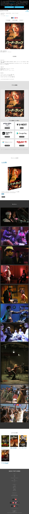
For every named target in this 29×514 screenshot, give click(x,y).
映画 (14, 479)
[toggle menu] (1, 10)
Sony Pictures (21, 4)
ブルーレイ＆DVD (15, 20)
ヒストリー (14, 488)
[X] (10, 502)
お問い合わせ (14, 490)
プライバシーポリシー (14, 510)
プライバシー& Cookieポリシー (12, 2)
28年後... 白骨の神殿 (13, 447)
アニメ (14, 481)
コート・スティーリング (22, 447)
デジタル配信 (8, 20)
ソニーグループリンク (14, 494)
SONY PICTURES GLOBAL (14, 495)
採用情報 (14, 489)
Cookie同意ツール (12, 3)
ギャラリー (21, 20)
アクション (7, 15)
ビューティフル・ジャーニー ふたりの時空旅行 (5, 463)
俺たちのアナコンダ (4, 447)
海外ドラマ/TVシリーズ (14, 480)
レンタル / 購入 (7, 136)
